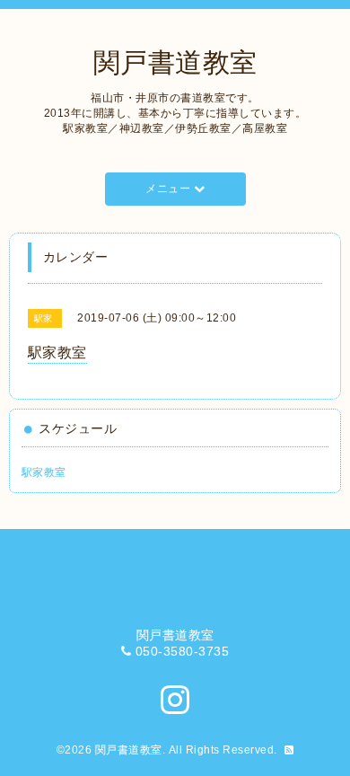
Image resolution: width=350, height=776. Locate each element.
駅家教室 (44, 472)
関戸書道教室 (175, 62)
